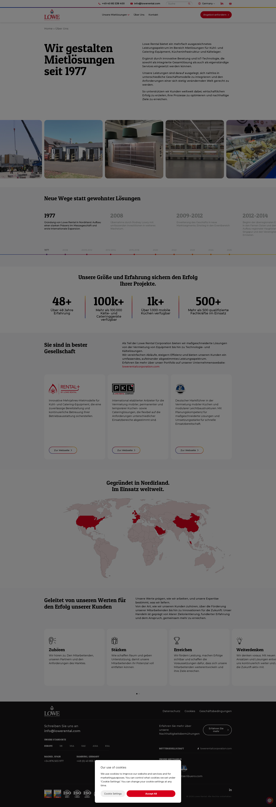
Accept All (151, 793)
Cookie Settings (113, 793)
